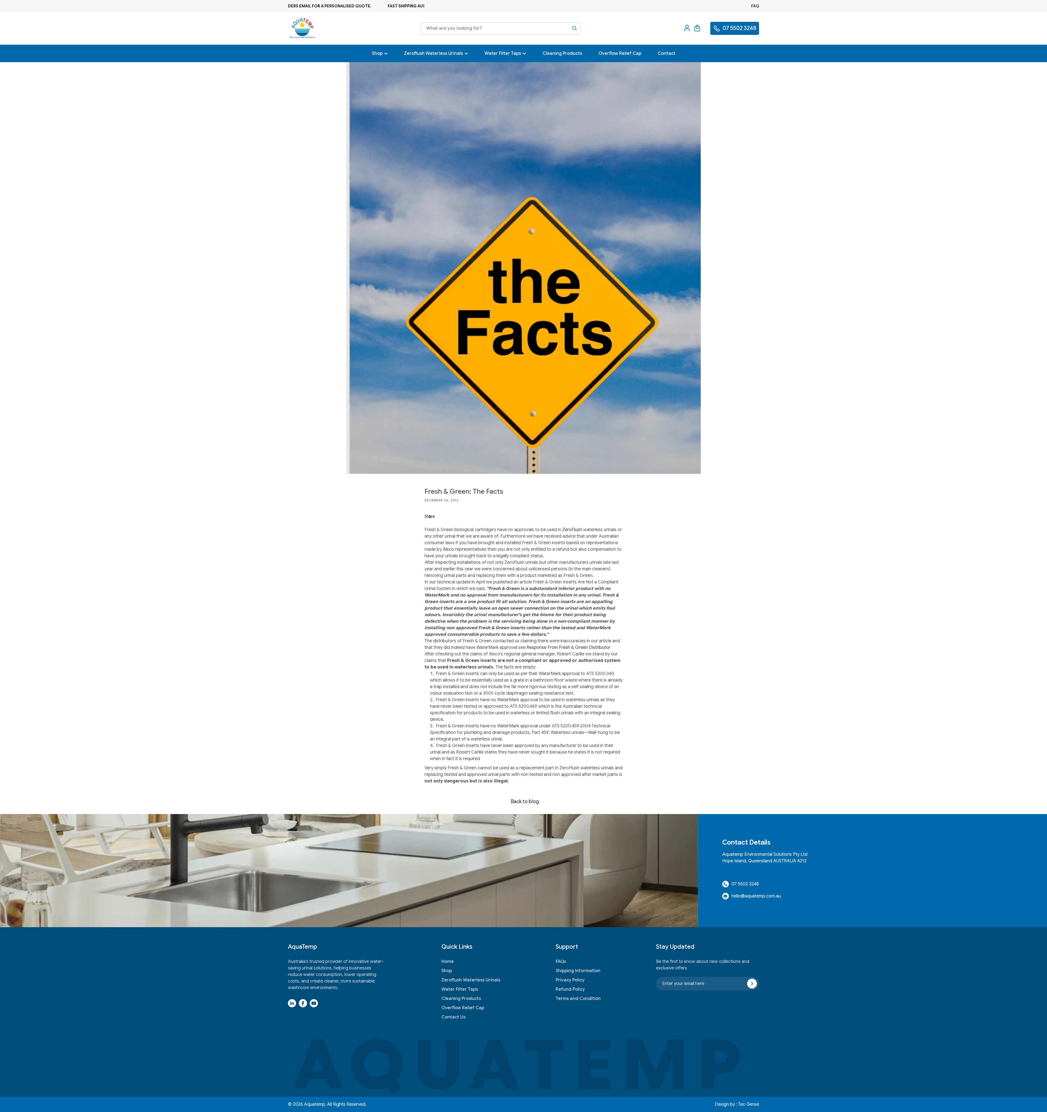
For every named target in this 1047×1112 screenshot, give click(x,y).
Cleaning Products (461, 998)
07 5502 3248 (745, 884)
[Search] (574, 28)
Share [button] (430, 516)
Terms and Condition (578, 998)
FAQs (561, 961)
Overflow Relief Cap (462, 1008)
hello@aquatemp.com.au (756, 896)
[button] (697, 28)
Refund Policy (570, 989)
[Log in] (687, 28)
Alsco (448, 549)
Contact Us (453, 1017)
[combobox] (500, 28)
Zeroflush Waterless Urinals (470, 980)
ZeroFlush (572, 529)
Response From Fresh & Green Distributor (568, 647)
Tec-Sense (748, 1104)
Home (447, 961)
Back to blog (525, 801)
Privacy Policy (570, 980)
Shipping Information (578, 971)
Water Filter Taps (459, 989)
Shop (446, 971)
